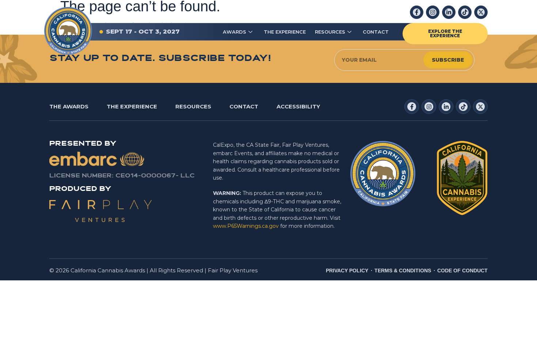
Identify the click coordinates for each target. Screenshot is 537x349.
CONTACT (376, 32)
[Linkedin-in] (449, 12)
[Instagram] (433, 12)
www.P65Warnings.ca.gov (246, 226)
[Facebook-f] (416, 12)
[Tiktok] (465, 12)
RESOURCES (330, 32)
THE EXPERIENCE (285, 32)
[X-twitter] (481, 12)
